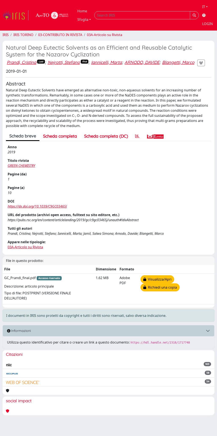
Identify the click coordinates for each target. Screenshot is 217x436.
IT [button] (203, 6)
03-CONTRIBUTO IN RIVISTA (60, 34)
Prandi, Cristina (21, 62)
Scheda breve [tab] (22, 135)
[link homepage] (15, 15)
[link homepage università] (52, 15)
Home (82, 11)
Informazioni (20, 330)
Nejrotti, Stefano (64, 62)
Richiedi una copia (161, 287)
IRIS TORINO (23, 34)
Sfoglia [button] (82, 19)
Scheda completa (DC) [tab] (106, 136)
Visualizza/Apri (158, 279)
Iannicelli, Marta (106, 62)
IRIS (6, 34)
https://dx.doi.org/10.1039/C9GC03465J (37, 206)
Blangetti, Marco (178, 62)
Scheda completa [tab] (60, 136)
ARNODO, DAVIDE (142, 62)
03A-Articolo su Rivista (104, 34)
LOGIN (207, 23)
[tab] (137, 136)
